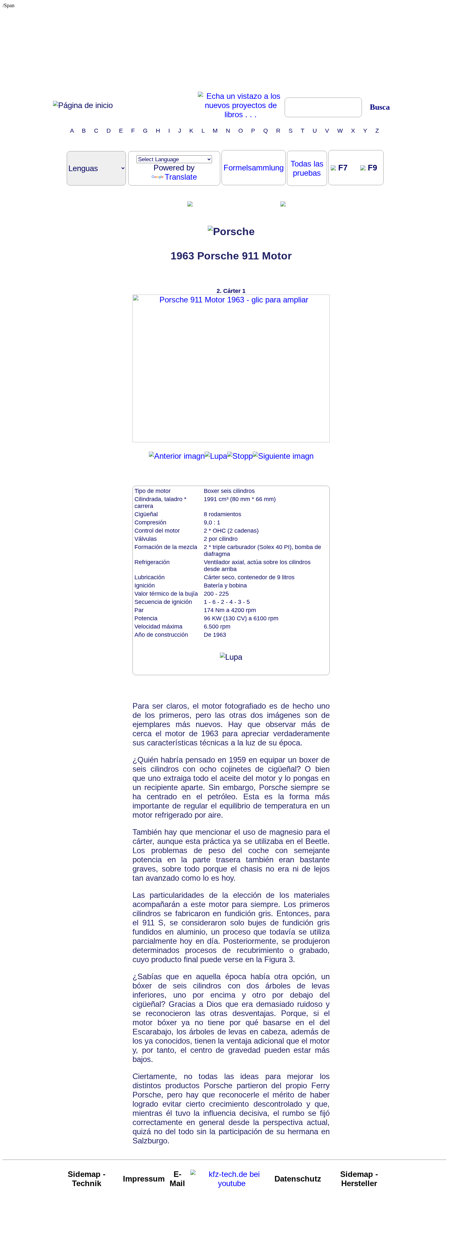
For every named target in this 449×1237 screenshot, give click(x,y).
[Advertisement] (224, 50)
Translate (181, 176)
